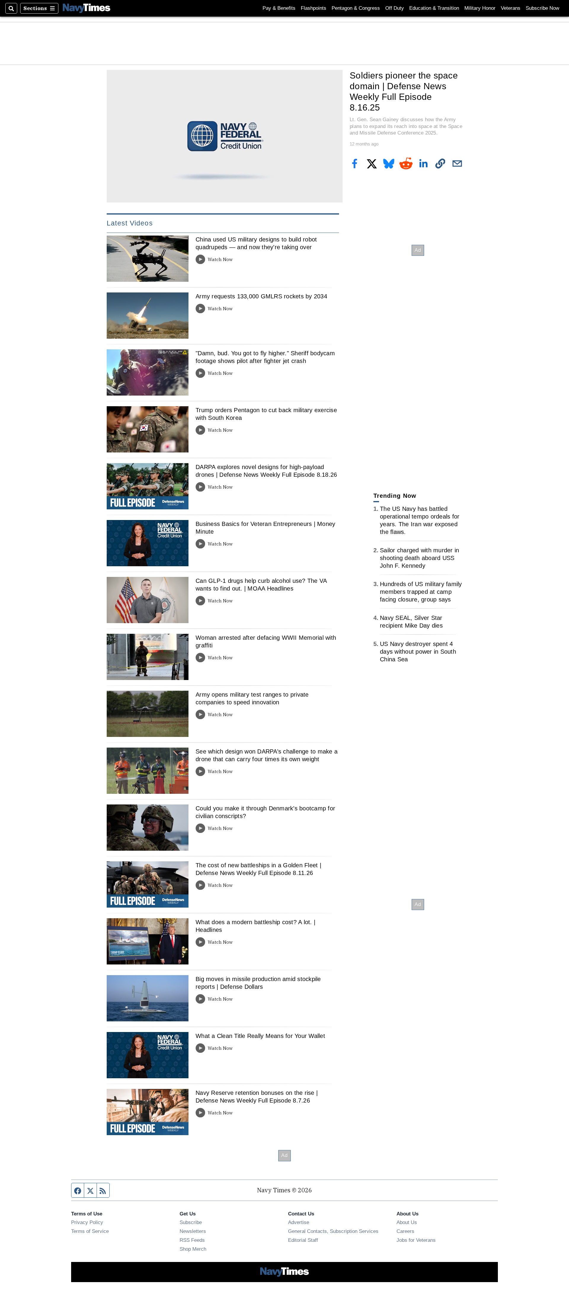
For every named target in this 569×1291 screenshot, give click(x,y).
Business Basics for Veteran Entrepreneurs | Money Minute (265, 528)
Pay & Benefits (279, 8)
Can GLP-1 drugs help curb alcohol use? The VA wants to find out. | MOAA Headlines (261, 584)
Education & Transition (434, 8)
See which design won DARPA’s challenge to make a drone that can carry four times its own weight (267, 755)
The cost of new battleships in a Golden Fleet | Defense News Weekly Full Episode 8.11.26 (258, 869)
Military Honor (480, 8)
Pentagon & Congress (356, 8)
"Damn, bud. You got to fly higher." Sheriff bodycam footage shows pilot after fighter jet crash (265, 357)
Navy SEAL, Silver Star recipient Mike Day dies (411, 622)
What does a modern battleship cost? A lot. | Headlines (255, 926)
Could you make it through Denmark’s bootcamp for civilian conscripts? (265, 812)
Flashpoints (313, 8)
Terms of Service (90, 1231)
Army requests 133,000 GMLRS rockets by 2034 (261, 296)
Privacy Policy (87, 1222)
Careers (405, 1231)
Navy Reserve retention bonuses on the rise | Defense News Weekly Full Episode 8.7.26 (257, 1097)
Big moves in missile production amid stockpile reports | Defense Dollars (258, 983)
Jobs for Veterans (416, 1240)
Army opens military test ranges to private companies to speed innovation (252, 698)
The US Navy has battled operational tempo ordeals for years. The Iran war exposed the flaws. (419, 520)
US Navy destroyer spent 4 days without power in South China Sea (418, 652)
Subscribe (191, 1222)
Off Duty (394, 8)
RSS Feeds (192, 1240)
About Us (407, 1222)
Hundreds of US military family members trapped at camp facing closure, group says (421, 592)
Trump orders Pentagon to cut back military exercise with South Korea (266, 414)
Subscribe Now (542, 8)
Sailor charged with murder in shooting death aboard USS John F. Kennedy (419, 558)
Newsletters (193, 1231)
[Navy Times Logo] (86, 8)
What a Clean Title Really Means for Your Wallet (260, 1036)
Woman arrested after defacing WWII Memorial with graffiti (266, 641)
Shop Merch (193, 1249)
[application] (225, 136)
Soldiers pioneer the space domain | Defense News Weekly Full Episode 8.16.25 (404, 91)
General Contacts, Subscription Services (333, 1231)
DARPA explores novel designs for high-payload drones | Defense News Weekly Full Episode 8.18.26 (266, 471)
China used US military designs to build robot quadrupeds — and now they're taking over (256, 243)
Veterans (510, 8)
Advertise (298, 1222)
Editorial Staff (303, 1240)
